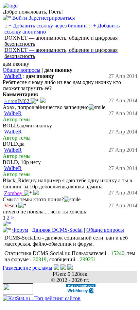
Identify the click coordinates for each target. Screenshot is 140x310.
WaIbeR (13, 76)
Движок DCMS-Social (57, 230)
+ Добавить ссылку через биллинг (48, 25)
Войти (19, 18)
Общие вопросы (21, 70)
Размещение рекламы (27, 268)
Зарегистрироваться (52, 18)
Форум (20, 230)
